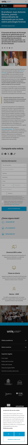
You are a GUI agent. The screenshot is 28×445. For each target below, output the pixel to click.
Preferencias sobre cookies (14, 439)
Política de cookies (8, 428)
